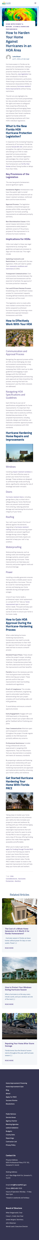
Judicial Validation (12, 1127)
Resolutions (10, 1104)
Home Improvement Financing (16, 1083)
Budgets (9, 1131)
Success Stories (11, 1100)
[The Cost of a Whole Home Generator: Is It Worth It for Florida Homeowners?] (19, 911)
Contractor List (11, 1141)
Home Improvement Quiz (14, 1086)
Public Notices (11, 1114)
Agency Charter (11, 1121)
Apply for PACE (11, 1097)
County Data (10, 1134)
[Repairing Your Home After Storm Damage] (19, 1026)
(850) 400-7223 (16, 1188)
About (8, 1093)
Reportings (10, 1138)
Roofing (18, 881)
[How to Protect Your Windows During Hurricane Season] (19, 970)
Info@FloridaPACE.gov (18, 1185)
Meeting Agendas (12, 1124)
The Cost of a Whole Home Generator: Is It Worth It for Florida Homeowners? (17, 931)
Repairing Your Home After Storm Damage (19, 1044)
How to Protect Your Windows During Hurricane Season (18, 988)
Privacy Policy (10, 1145)
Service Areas (11, 1117)
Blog (7, 1090)
